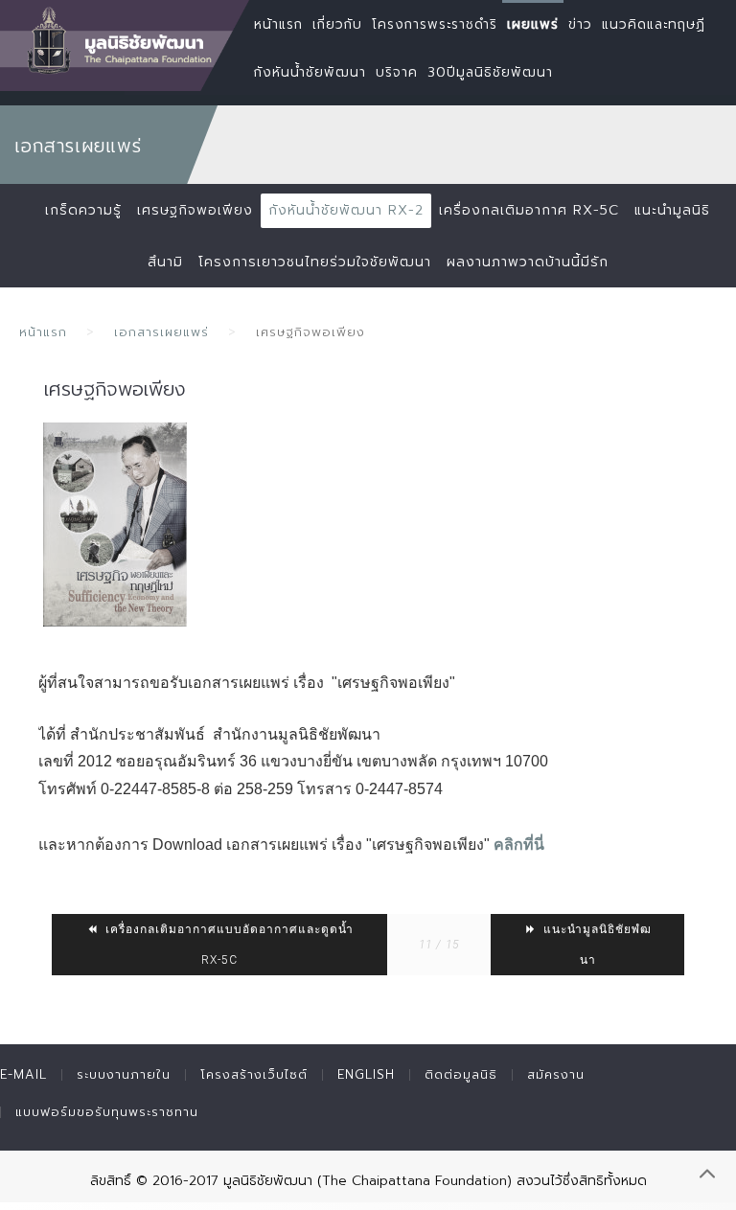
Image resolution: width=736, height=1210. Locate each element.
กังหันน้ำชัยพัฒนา (310, 72)
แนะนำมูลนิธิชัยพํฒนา (596, 945)
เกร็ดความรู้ (83, 210)
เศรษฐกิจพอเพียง (195, 210)
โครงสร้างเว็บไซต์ (254, 1074)
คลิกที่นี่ (519, 844)
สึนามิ (165, 262)
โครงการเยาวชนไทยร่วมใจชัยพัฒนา (314, 262)
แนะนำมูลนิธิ (672, 210)
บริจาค (397, 72)
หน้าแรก (43, 332)
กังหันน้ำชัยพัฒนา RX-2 (346, 210)
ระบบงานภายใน (124, 1074)
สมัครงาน (556, 1074)
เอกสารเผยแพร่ (161, 332)
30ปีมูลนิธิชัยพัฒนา (490, 72)
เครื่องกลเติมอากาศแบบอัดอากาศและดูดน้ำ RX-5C (228, 945)
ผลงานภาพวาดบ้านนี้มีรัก (528, 262)
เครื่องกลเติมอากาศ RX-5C (529, 210)
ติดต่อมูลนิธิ (461, 1074)
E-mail (23, 1074)
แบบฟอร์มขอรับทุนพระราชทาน (106, 1112)
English (366, 1074)
